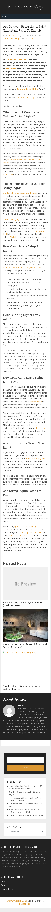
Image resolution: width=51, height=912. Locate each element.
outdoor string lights (18, 60)
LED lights (13, 237)
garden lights (36, 402)
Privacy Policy (7, 889)
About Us (5, 881)
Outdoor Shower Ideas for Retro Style (26, 815)
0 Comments (31, 38)
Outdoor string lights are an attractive (20, 193)
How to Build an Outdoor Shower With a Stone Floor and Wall (26, 810)
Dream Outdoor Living (17, 901)
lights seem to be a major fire (27, 526)
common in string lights (36, 458)
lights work (8, 174)
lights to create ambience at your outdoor (22, 267)
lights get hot (40, 428)
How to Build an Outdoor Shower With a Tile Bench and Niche (26, 787)
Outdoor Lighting (11, 38)
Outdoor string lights (12, 219)
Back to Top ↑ (25, 904)
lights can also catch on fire (21, 535)
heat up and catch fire (31, 532)
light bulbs (11, 69)
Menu (4, 17)
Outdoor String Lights (27, 89)
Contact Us (6, 885)
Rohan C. (12, 35)
